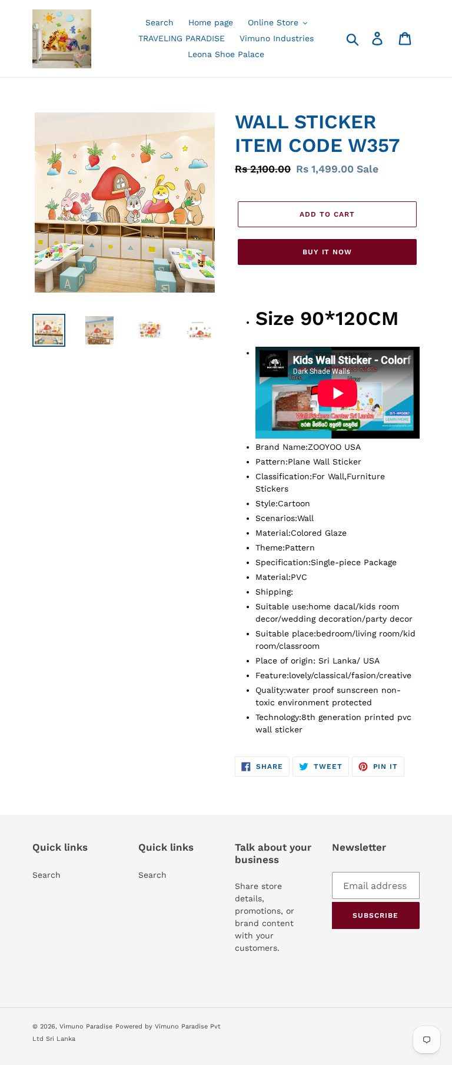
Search (46, 875)
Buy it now (328, 252)
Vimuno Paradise (85, 1026)
